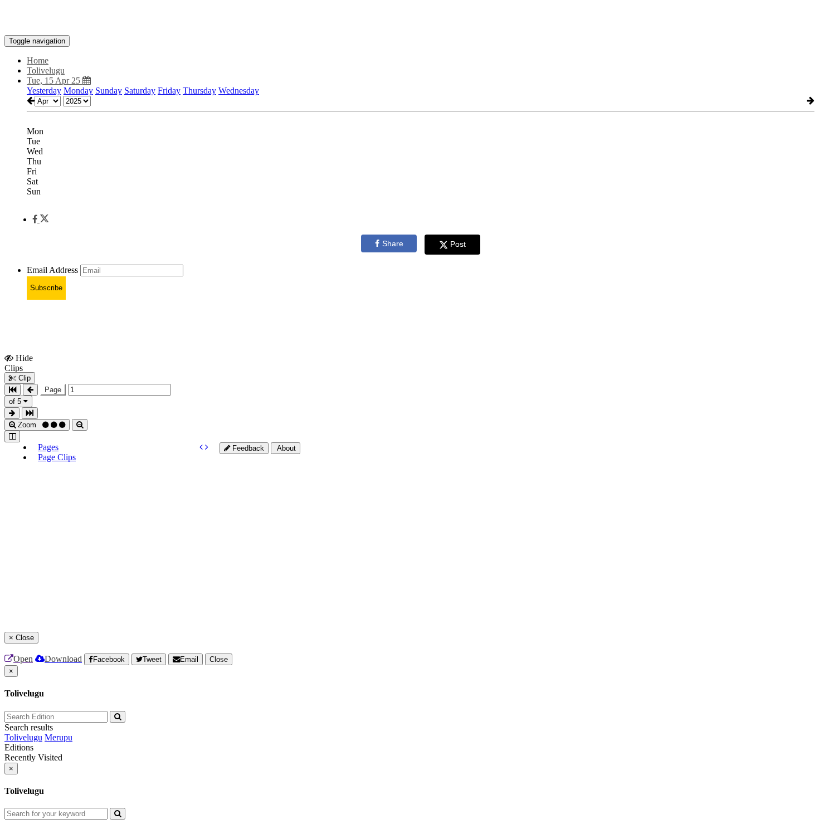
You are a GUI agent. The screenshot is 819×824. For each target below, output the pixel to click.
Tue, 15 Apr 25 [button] (54, 80)
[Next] (206, 447)
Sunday (108, 90)
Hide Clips (18, 362)
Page (53, 390)
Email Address (52, 270)
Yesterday (44, 90)
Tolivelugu (23, 737)
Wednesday (238, 90)
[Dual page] (12, 436)
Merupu (58, 737)
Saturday (139, 90)
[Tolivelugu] (409, 18)
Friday (169, 90)
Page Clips (57, 457)
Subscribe (46, 288)
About (285, 448)
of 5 (16, 401)
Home (37, 60)
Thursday (199, 90)
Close (218, 659)
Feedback (247, 448)
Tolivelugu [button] (46, 70)
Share (392, 243)
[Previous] (202, 447)
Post (458, 244)
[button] (40, 219)
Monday (78, 90)
